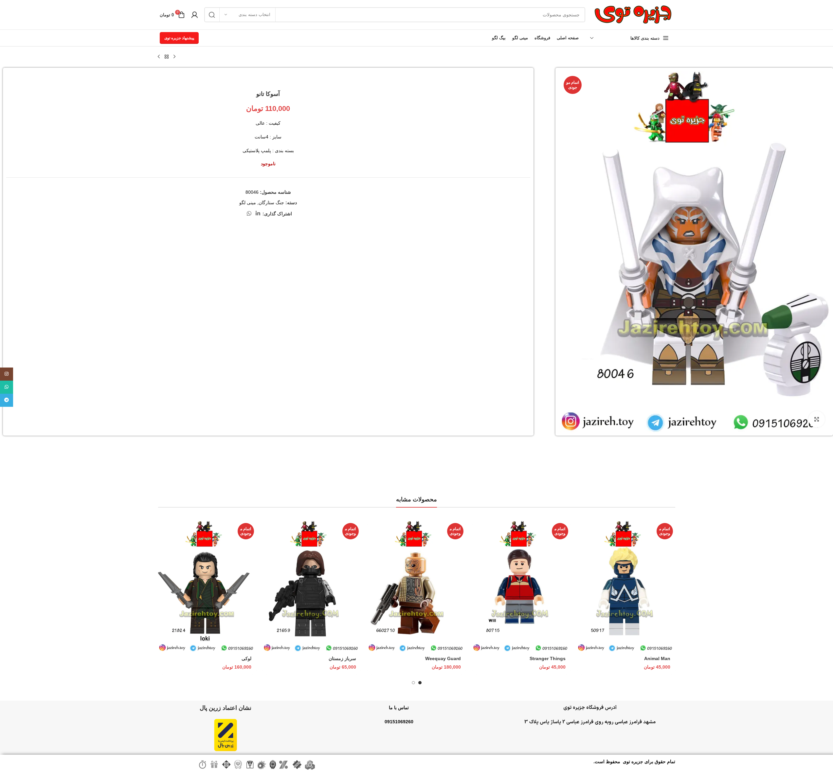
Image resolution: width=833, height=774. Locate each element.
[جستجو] (211, 14)
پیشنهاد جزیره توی (179, 38)
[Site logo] (633, 14)
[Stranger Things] (521, 586)
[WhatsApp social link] (248, 213)
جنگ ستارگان (271, 202)
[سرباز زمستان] (312, 586)
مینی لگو (247, 202)
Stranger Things (548, 658)
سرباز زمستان (342, 658)
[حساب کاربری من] (194, 14)
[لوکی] (207, 586)
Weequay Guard (443, 658)
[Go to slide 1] (420, 682)
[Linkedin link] (257, 213)
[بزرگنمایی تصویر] (816, 419)
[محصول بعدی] (159, 57)
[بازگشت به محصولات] (167, 57)
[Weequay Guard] (417, 586)
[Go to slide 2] (413, 682)
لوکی (246, 658)
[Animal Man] (626, 586)
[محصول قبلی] (174, 57)
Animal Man (657, 658)
